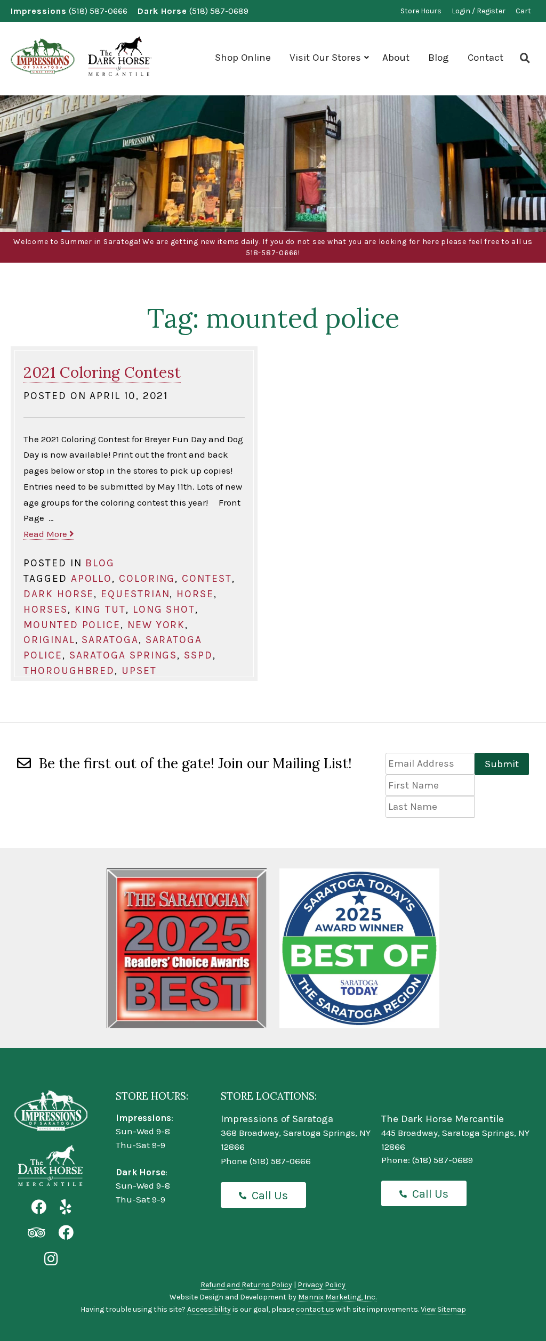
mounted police (72, 625)
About (396, 57)
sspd (198, 655)
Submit (502, 764)
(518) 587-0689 (218, 11)
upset (139, 670)
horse (195, 594)
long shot (164, 609)
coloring (147, 578)
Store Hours (420, 10)
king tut (100, 609)
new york (156, 625)
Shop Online (243, 57)
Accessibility (209, 1309)
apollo (92, 578)
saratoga (110, 639)
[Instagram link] (51, 1259)
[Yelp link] (65, 1207)
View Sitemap (443, 1309)
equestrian (135, 594)
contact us (315, 1309)
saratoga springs (123, 655)
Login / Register (478, 10)
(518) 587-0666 (98, 11)
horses (45, 609)
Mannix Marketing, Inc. (337, 1297)
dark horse (58, 594)
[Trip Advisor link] (36, 1233)
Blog (438, 57)
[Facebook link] (38, 1207)
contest (206, 578)
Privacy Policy (322, 1284)
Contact (485, 57)
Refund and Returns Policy (246, 1284)
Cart (523, 10)
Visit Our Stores (325, 57)
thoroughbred (69, 670)
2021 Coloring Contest (102, 372)
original (49, 639)
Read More (46, 534)
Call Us (270, 1195)
